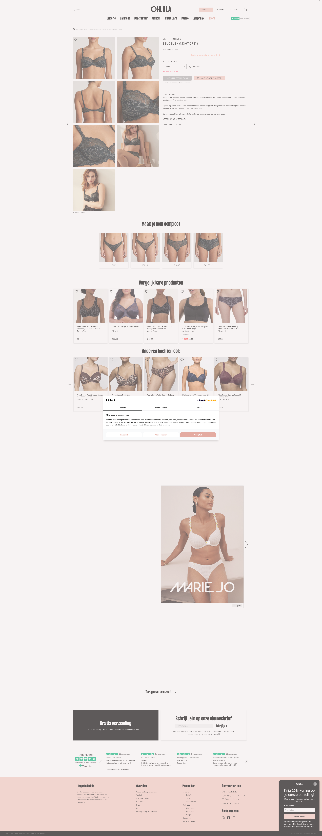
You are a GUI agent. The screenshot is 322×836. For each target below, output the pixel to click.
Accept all (198, 435)
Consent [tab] (122, 408)
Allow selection (161, 435)
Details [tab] (200, 408)
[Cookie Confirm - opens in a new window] (206, 400)
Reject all (124, 435)
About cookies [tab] (161, 408)
